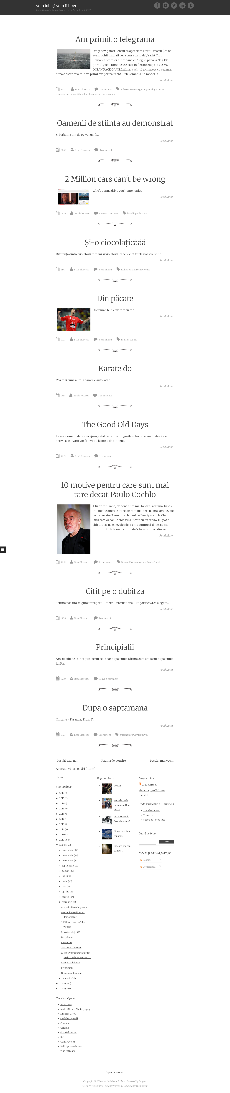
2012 (61, 829)
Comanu (65, 1023)
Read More (166, 80)
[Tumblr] (191, 5)
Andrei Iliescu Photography (75, 1009)
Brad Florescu (82, 89)
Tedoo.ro (148, 815)
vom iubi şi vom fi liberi (57, 5)
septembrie (68, 865)
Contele (64, 1027)
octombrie (67, 860)
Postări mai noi (67, 760)
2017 (61, 803)
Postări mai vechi (162, 760)
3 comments (106, 150)
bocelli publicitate (137, 213)
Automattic (97, 1086)
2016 (61, 808)
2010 (61, 839)
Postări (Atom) (85, 769)
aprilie (65, 891)
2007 (62, 988)
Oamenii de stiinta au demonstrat (115, 123)
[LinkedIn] (183, 5)
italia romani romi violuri (135, 269)
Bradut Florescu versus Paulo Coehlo (141, 562)
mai (64, 886)
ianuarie (66, 978)
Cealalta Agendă (69, 1018)
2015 (61, 813)
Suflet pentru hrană (71, 1046)
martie (65, 896)
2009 (62, 845)
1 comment (106, 89)
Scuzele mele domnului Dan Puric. (122, 805)
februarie (67, 902)
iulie (64, 876)
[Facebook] (158, 5)
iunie (64, 881)
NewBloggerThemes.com (136, 1086)
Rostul (117, 785)
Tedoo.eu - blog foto (154, 819)
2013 (61, 824)
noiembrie (67, 855)
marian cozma (129, 339)
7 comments (105, 562)
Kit (62, 1037)
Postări (146, 860)
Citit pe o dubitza (115, 591)
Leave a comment (109, 213)
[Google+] (167, 5)
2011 (61, 834)
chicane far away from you (134, 734)
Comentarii (149, 866)
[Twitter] (175, 5)
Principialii (115, 647)
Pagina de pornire (113, 760)
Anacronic (66, 1004)
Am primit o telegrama (115, 39)
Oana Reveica (67, 1041)
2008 (62, 983)
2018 (61, 798)
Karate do (115, 368)
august (65, 870)
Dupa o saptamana (115, 708)
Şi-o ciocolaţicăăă (115, 242)
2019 (61, 793)
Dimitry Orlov (68, 1013)
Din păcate (115, 298)
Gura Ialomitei (68, 1032)
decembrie (67, 850)
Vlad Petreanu (68, 1051)
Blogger (143, 1081)
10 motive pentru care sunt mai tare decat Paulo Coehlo (115, 490)
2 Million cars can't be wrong (115, 179)
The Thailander (151, 810)
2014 (61, 819)
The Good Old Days (115, 424)
